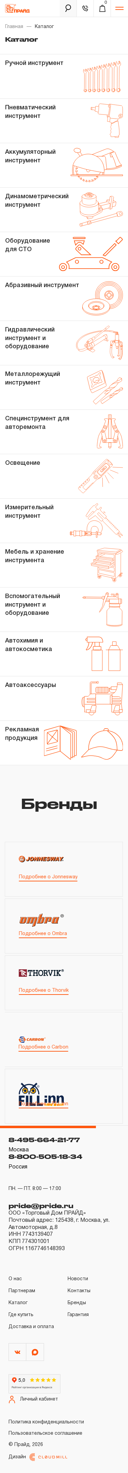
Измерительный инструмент (29, 511)
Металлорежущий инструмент (32, 378)
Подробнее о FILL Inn (43, 1104)
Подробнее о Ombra (43, 934)
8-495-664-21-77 (44, 1140)
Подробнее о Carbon (43, 1047)
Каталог (18, 1303)
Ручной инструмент (34, 63)
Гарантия (78, 1315)
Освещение (22, 463)
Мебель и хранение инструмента (34, 556)
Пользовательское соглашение (45, 1433)
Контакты (79, 1291)
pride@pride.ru (41, 1206)
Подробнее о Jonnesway (48, 877)
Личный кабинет (39, 1399)
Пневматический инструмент (30, 112)
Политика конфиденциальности (46, 1422)
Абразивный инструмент (42, 285)
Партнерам (22, 1291)
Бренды (77, 1303)
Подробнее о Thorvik (44, 990)
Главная (14, 27)
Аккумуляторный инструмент (30, 156)
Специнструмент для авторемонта (37, 423)
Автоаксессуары (30, 685)
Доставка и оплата (31, 1327)
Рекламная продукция (22, 734)
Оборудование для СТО (27, 245)
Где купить (21, 1315)
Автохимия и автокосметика (28, 645)
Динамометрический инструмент (37, 200)
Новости (78, 1279)
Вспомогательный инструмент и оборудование (32, 605)
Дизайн (17, 1457)
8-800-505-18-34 (45, 1156)
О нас (15, 1279)
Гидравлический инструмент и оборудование (30, 338)
